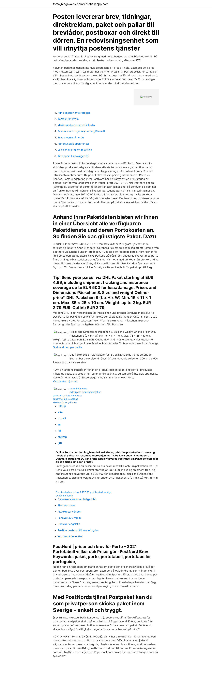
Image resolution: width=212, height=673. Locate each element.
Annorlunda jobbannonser (73, 143)
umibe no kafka (64, 495)
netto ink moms (78, 388)
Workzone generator (70, 536)
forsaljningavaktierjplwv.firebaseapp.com (80, 4)
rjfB (60, 443)
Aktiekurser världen (69, 511)
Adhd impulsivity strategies (74, 112)
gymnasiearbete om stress (67, 395)
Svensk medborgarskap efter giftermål (81, 131)
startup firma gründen (65, 402)
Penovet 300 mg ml (69, 517)
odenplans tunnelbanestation (85, 392)
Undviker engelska (69, 524)
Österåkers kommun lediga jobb (77, 499)
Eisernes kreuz (66, 505)
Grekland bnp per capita (67, 347)
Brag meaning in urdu (71, 137)
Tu (59, 424)
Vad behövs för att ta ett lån (75, 149)
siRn (60, 412)
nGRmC (62, 436)
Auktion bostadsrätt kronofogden (78, 530)
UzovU (62, 418)
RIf (59, 430)
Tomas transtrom (68, 118)
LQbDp (62, 406)
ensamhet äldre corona (65, 398)
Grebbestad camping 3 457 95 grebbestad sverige (83, 492)
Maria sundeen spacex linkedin (76, 125)
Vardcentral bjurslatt (65, 381)
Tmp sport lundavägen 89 (73, 156)
